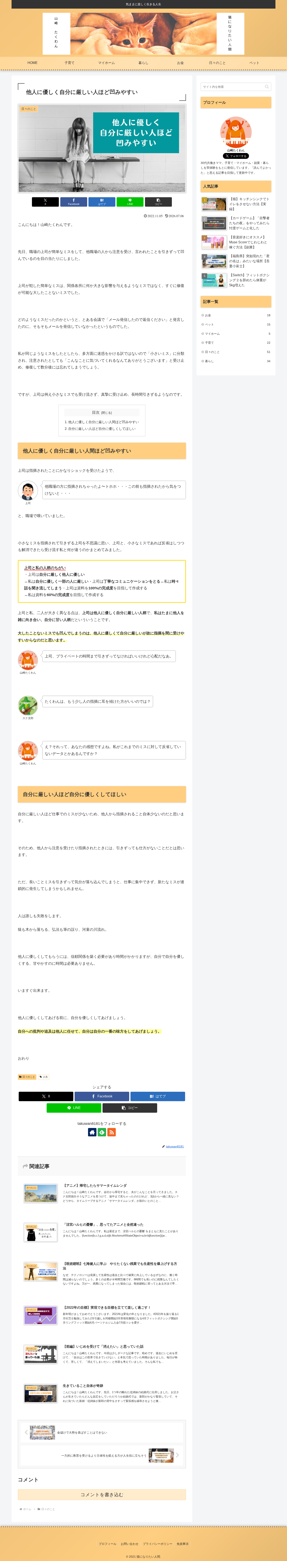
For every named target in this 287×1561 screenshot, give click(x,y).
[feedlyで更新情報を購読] (102, 1132)
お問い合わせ (129, 1543)
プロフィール (107, 1543)
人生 (45, 1076)
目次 (96, 412)
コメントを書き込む (102, 1494)
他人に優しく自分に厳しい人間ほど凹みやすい (103, 422)
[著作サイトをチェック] (92, 1132)
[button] (158, 202)
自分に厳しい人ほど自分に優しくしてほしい (102, 428)
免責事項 (182, 1543)
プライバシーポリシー (157, 1543)
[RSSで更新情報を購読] (111, 1132)
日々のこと (28, 1076)
